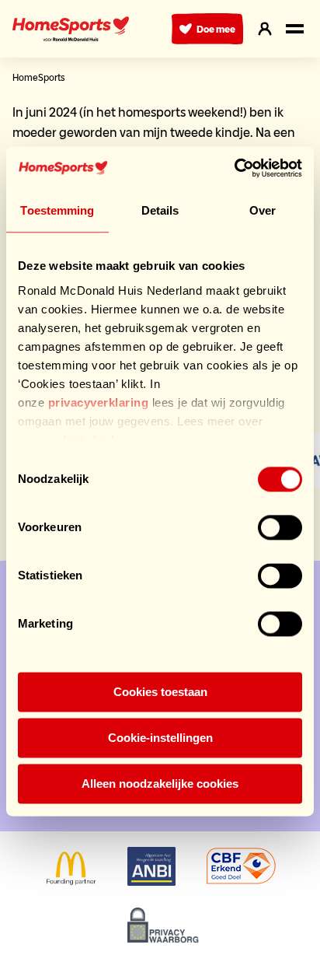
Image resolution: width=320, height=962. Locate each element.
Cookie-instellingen (160, 737)
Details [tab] (160, 210)
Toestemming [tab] (57, 210)
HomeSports (38, 77)
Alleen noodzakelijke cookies (160, 783)
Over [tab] (262, 210)
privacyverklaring (98, 402)
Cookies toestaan (160, 691)
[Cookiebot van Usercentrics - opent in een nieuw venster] (234, 168)
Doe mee (216, 29)
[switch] (280, 527)
